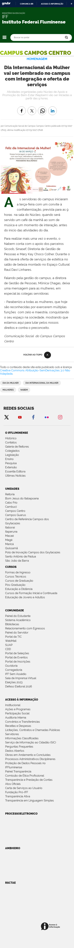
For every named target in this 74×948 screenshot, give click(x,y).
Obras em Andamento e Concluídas (28, 755)
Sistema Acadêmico (18, 620)
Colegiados (12, 450)
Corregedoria (13, 670)
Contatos (11, 442)
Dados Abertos (14, 750)
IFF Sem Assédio (15, 674)
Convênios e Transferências (22, 721)
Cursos (11, 567)
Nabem (24, 390)
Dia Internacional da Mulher (41, 383)
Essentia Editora (15, 471)
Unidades (12, 488)
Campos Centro (15, 511)
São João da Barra (17, 560)
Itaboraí (10, 527)
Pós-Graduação (15, 584)
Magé (8, 540)
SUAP (9, 645)
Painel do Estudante (17, 616)
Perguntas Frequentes (19, 746)
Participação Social (17, 713)
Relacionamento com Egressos (25, 628)
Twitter (6, 417)
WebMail (10, 640)
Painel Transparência (18, 771)
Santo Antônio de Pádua (20, 556)
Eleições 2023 (14, 682)
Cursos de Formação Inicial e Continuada (31, 593)
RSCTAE (10, 882)
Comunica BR (26, 4)
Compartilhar (42, 108)
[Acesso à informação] (51, 926)
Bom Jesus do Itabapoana (22, 498)
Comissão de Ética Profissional (24, 775)
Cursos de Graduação (19, 580)
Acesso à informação (52, 4)
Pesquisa (11, 463)
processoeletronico (21, 813)
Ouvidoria (11, 665)
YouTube (20, 417)
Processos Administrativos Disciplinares (30, 759)
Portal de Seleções (17, 653)
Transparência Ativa (17, 796)
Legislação (12, 455)
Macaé (9, 535)
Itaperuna (11, 531)
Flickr (47, 417)
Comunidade (14, 610)
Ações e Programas (17, 709)
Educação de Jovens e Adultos (25, 597)
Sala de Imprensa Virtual (20, 678)
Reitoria (10, 494)
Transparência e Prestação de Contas (28, 779)
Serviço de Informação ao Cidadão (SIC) (30, 742)
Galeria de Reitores (17, 446)
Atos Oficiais (13, 784)
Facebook (33, 417)
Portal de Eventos (16, 657)
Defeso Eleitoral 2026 (18, 686)
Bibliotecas (12, 624)
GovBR (6, 3)
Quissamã (11, 548)
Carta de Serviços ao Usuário (23, 788)
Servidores (12, 734)
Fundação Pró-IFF (16, 792)
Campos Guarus (15, 515)
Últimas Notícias (15, 475)
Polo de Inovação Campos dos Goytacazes (32, 552)
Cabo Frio (11, 502)
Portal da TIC (13, 636)
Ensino (9, 459)
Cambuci (11, 506)
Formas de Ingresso (17, 572)
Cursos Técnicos (15, 576)
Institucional (12, 705)
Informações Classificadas (22, 738)
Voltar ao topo (32, 354)
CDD (8, 649)
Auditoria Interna (15, 717)
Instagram (60, 417)
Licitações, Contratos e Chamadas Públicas (32, 730)
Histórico (11, 438)
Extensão (11, 467)
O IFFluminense (16, 432)
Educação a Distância (19, 589)
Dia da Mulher (11, 383)
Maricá (9, 544)
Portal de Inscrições (17, 661)
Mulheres (8, 390)
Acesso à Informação (21, 699)
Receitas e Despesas (18, 726)
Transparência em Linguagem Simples (29, 800)
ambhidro (12, 848)
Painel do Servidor (16, 632)
